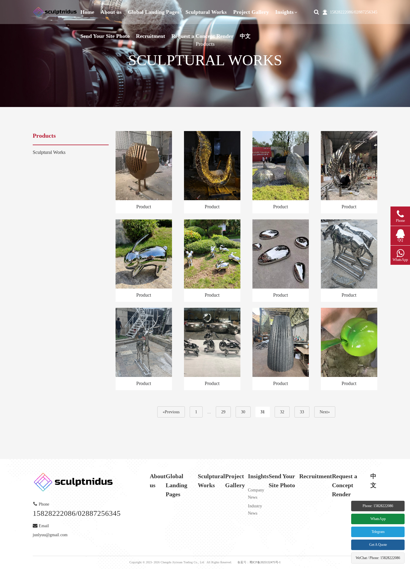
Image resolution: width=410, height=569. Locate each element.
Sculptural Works (206, 12)
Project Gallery (251, 12)
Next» (325, 412)
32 (282, 412)
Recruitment (150, 36)
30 (243, 412)
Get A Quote (378, 545)
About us (111, 12)
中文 (245, 36)
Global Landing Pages (153, 12)
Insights (284, 12)
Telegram (378, 532)
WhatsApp (378, 519)
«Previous (171, 412)
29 (223, 412)
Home (87, 12)
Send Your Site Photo (105, 36)
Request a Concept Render (202, 36)
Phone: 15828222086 (378, 506)
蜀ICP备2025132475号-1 (265, 562)
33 (302, 412)
